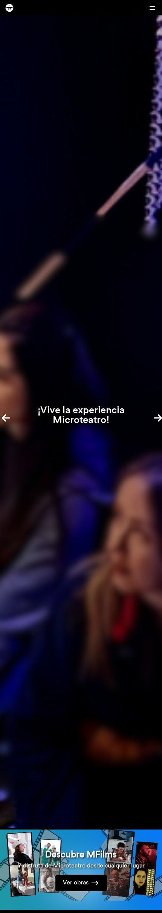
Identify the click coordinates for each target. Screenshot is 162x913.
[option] (81, 421)
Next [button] (152, 416)
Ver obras (76, 882)
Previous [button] (9, 416)
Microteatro (9, 8)
